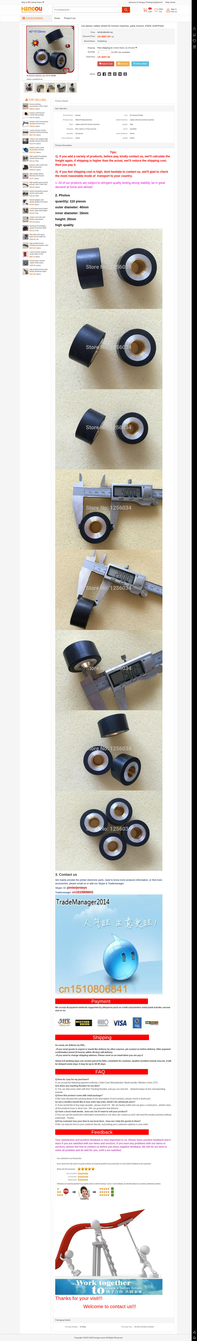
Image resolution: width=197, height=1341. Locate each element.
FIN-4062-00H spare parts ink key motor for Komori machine (37, 236)
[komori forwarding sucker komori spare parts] (25, 193)
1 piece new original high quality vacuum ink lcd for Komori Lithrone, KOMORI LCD (38, 140)
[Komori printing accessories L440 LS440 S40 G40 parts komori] (25, 106)
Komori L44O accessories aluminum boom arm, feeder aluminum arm (38, 123)
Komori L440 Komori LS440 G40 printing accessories (36, 114)
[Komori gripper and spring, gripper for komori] (25, 202)
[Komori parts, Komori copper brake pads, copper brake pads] (25, 263)
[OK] (125, 75)
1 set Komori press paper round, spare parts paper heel (38, 210)
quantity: (70, 133)
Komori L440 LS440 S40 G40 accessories (38, 166)
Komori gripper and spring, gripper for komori (38, 201)
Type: (71, 124)
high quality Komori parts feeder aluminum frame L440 (38, 270)
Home (57, 18)
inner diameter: (67, 138)
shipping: (69, 129)
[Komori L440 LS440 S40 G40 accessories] (25, 167)
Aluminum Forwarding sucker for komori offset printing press (37, 227)
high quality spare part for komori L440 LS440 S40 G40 (38, 184)
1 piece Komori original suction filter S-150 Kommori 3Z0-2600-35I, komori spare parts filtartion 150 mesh (38, 253)
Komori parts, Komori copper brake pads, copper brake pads (37, 262)
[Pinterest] (114, 75)
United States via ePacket (124, 48)
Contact (124, 64)
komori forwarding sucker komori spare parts (38, 192)
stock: (125, 129)
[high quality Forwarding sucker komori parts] (25, 158)
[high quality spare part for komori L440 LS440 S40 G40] (25, 185)
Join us (174, 11)
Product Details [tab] (61, 101)
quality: (125, 124)
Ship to (31, 2)
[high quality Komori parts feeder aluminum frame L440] (25, 271)
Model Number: (122, 120)
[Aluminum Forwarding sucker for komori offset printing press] (25, 228)
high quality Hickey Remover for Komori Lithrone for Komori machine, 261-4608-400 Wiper (38, 175)
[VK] (120, 75)
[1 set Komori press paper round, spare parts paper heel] (25, 211)
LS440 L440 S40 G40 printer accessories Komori (37, 218)
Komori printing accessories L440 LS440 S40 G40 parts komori (38, 105)
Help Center (170, 2)
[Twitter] (99, 75)
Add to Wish (141, 64)
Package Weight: (71, 1327)
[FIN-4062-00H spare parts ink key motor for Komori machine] (25, 237)
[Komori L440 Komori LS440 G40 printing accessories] (25, 115)
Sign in (174, 9)
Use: (126, 115)
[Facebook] (104, 75)
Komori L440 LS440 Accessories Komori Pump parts (36, 149)
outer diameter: (122, 133)
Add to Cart (106, 64)
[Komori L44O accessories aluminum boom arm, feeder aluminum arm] (25, 124)
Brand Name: (68, 115)
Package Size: (127, 1327)
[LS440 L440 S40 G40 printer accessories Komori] (25, 219)
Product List (69, 18)
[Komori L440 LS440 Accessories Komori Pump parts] (25, 150)
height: (125, 138)
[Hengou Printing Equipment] (33, 10)
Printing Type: (68, 120)
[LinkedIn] (109, 75)
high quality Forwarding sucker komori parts (38, 157)
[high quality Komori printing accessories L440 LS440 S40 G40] (25, 245)
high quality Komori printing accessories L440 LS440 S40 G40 (38, 244)
